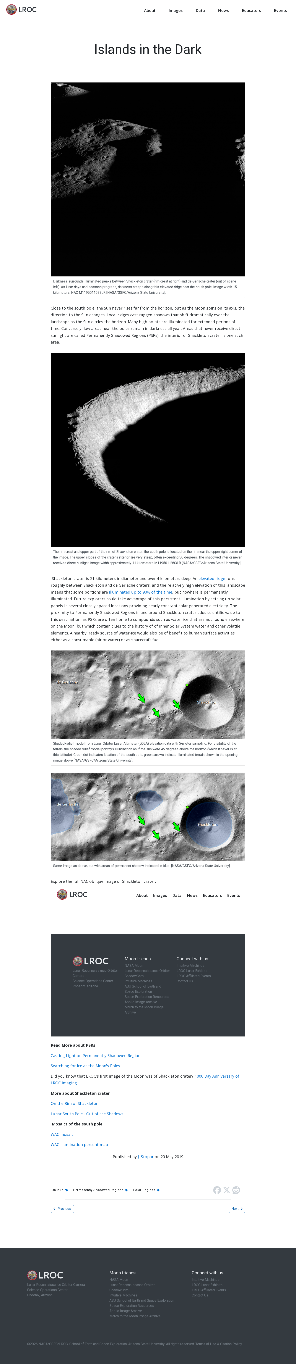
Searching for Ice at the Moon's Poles (85, 1065)
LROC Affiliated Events (209, 1290)
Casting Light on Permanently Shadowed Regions (96, 1055)
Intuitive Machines (123, 1295)
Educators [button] (251, 10)
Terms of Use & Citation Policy (218, 1344)
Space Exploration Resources (131, 1306)
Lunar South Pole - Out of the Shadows (87, 1113)
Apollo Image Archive (125, 1311)
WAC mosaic (62, 1134)
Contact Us (200, 1295)
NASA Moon (118, 1280)
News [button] (223, 10)
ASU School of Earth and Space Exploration (141, 1300)
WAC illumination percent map (79, 1144)
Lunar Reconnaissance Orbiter (132, 1285)
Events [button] (280, 10)
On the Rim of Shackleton (74, 1103)
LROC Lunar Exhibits (207, 1285)
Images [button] (176, 10)
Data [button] (200, 10)
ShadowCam (118, 1290)
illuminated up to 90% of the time (140, 592)
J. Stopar (146, 1156)
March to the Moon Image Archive (135, 1316)
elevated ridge (211, 578)
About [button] (150, 10)
